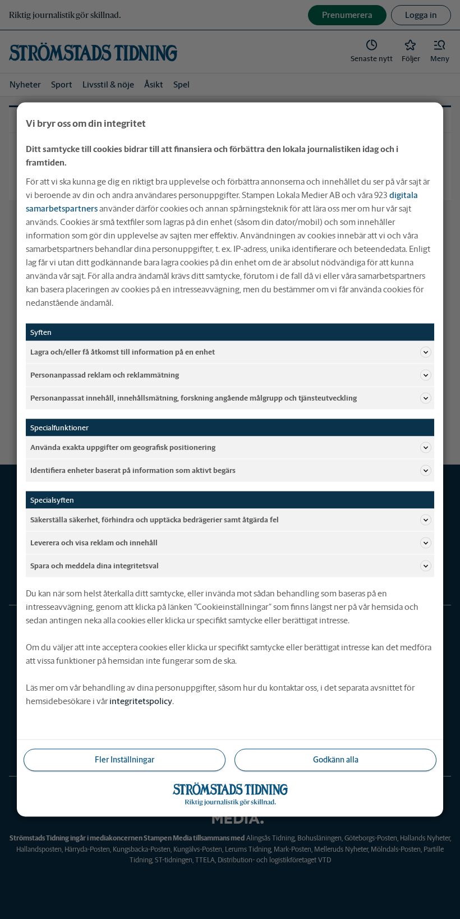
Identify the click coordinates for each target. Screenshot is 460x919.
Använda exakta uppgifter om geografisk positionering (122, 447)
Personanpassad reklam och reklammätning (104, 374)
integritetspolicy (140, 701)
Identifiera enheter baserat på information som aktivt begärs (133, 470)
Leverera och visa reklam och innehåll (94, 542)
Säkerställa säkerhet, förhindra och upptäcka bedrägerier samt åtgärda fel (154, 519)
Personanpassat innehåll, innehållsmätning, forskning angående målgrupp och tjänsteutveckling (193, 397)
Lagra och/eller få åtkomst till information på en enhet (122, 351)
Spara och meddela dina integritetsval (94, 565)
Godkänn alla (335, 760)
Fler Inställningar (124, 760)
